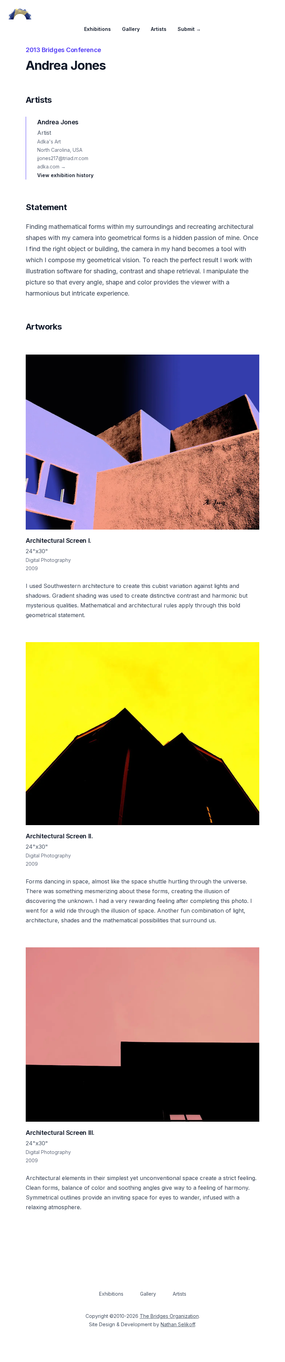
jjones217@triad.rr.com (62, 158)
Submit (189, 29)
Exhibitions (97, 29)
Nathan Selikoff (178, 1324)
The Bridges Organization (169, 1316)
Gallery (131, 29)
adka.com (51, 166)
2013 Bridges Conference (63, 49)
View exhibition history (65, 175)
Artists (158, 29)
